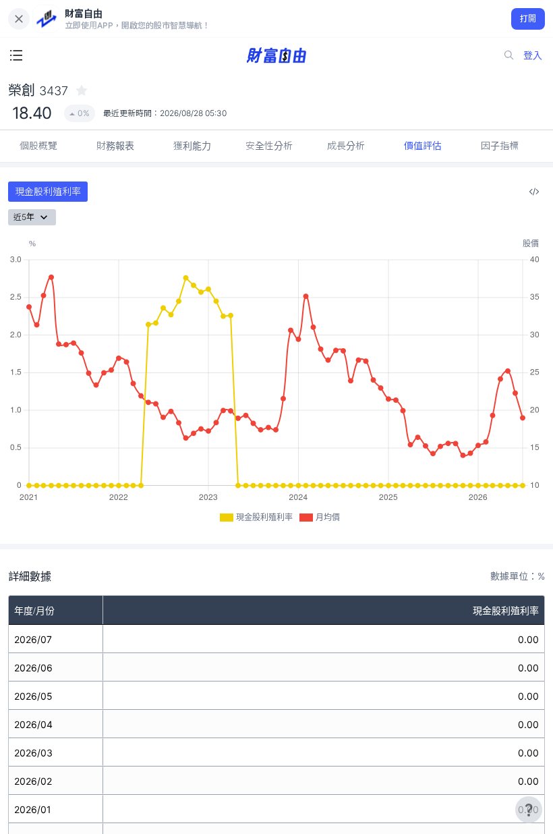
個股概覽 (38, 145)
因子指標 (500, 145)
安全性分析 (269, 145)
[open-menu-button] (16, 55)
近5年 (23, 217)
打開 (528, 18)
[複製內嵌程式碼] (534, 191)
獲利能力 (192, 145)
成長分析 (346, 145)
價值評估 (423, 145)
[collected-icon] (81, 90)
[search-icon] (509, 55)
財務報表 (115, 145)
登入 (532, 55)
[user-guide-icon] (528, 809)
